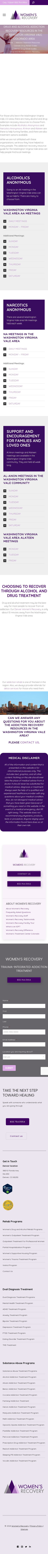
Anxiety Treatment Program (15, 1315)
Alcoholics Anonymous (28, 125)
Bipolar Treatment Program (15, 1321)
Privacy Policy (36, 1526)
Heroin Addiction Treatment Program (19, 1407)
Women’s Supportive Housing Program (20, 1253)
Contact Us (8, 1271)
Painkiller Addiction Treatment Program (20, 1431)
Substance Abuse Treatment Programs (20, 1371)
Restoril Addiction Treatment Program (19, 1449)
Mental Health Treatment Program (18, 1303)
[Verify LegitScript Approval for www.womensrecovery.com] (7, 1193)
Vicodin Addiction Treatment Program (19, 1461)
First (5, 1011)
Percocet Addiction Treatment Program (20, 1437)
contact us (29, 742)
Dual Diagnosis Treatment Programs (19, 1297)
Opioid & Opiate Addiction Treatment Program (23, 1425)
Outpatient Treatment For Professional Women (23, 1241)
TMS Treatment (9, 1345)
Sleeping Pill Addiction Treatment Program (21, 1455)
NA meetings (30, 320)
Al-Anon (26, 128)
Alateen (39, 128)
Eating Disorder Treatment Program (18, 1339)
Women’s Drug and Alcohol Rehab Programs (22, 1229)
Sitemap (24, 1529)
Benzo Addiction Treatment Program (19, 1389)
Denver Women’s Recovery (28, 609)
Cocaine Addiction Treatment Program (20, 1395)
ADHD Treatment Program (14, 1309)
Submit (9, 1068)
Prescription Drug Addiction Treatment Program (24, 1443)
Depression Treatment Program (17, 1327)
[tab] (24, 221)
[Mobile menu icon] (4, 14)
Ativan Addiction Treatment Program (19, 1383)
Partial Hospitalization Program (17, 1247)
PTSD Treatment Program (14, 1333)
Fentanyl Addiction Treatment (16, 1401)
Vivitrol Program (10, 1265)
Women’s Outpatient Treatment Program (21, 1235)
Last (4, 1021)
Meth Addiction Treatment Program (18, 1419)
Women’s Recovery (20, 1526)
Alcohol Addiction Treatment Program (19, 1377)
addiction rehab (14, 682)
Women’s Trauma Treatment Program (20, 1259)
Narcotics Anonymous (11, 128)
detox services (11, 688)
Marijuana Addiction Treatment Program (21, 1413)
